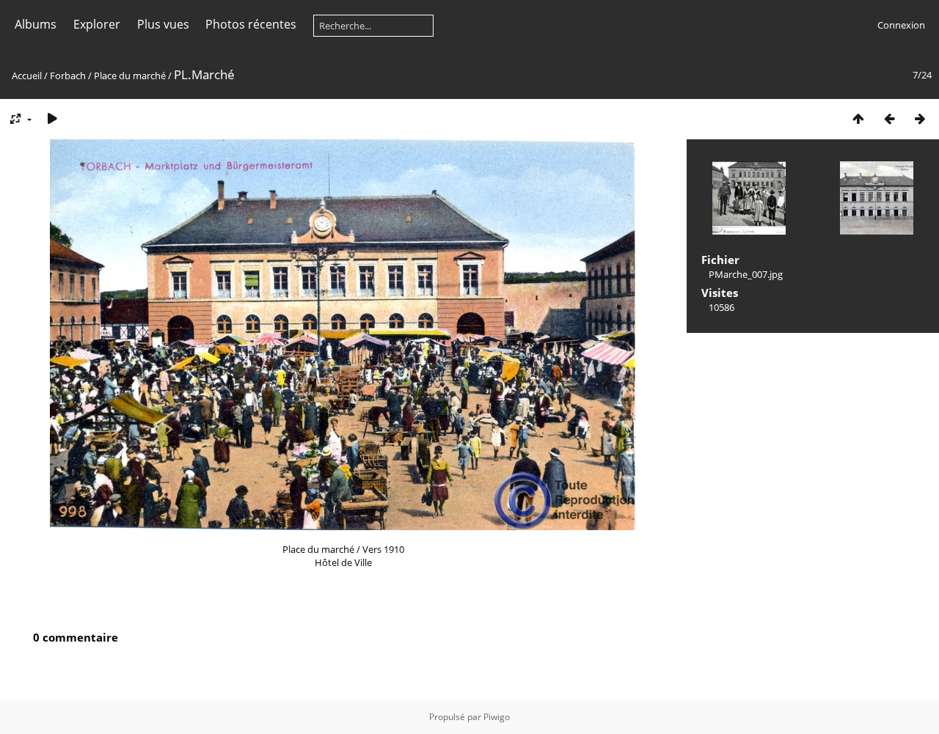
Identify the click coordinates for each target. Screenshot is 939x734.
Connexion (901, 25)
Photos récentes (250, 24)
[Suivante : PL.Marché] (920, 118)
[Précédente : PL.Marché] (889, 118)
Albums (35, 24)
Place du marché (130, 75)
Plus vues (163, 24)
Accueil (27, 75)
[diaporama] (52, 118)
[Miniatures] (858, 118)
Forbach (68, 75)
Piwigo (496, 717)
